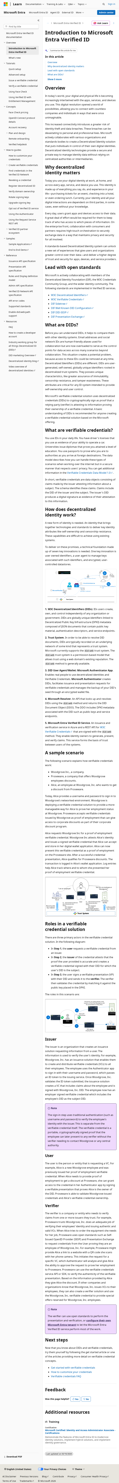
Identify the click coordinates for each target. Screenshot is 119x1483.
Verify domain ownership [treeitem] (22, 191)
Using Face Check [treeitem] (18, 91)
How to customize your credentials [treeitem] (20, 157)
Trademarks (26, 1480)
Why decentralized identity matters (66, 66)
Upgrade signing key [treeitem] (19, 202)
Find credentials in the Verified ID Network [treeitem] (20, 172)
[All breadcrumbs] (48, 23)
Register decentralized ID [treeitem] (22, 185)
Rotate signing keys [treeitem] (19, 197)
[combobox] (21, 26)
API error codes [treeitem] (17, 300)
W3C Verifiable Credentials (66, 299)
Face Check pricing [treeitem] (18, 112)
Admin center (106, 12)
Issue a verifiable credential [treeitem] (23, 80)
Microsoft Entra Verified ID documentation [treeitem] (20, 35)
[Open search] (104, 4)
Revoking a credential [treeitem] (20, 180)
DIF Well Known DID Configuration (71, 308)
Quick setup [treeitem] (15, 69)
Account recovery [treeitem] (17, 127)
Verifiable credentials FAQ (66, 1376)
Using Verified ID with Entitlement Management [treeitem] (22, 99)
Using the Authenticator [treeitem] (21, 213)
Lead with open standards (61, 70)
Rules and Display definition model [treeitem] (23, 278)
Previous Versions (29, 1476)
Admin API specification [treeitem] (21, 285)
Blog (44, 1476)
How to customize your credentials (71, 1372)
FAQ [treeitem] (11, 327)
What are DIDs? (56, 74)
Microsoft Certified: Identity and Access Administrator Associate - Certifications (80, 1431)
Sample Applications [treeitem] (19, 244)
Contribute (58, 1476)
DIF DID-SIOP (58, 312)
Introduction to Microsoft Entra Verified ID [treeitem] (22, 50)
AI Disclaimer (9, 1476)
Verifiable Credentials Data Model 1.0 (88, 472)
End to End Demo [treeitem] (18, 249)
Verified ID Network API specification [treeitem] (21, 293)
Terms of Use (9, 1480)
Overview (52, 62)
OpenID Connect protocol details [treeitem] (22, 119)
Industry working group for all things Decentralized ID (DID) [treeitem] (23, 346)
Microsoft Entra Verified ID (67, 23)
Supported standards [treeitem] (20, 306)
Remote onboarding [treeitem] (19, 138)
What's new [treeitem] (15, 57)
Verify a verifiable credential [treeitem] (23, 85)
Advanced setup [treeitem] (17, 74)
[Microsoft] (6, 4)
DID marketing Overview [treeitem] (21, 355)
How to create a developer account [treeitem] (22, 334)
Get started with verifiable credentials (73, 1367)
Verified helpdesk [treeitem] (18, 144)
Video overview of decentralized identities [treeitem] (21, 368)
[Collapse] (38, 20)
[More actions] (114, 23)
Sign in (111, 3)
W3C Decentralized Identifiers (68, 295)
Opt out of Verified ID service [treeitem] (24, 208)
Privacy (71, 1476)
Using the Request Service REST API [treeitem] (22, 221)
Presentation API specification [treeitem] (17, 268)
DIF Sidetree (58, 303)
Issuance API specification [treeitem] (22, 261)
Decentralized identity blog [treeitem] (23, 361)
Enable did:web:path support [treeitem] (19, 314)
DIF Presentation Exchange (67, 316)
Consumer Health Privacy (94, 1476)
